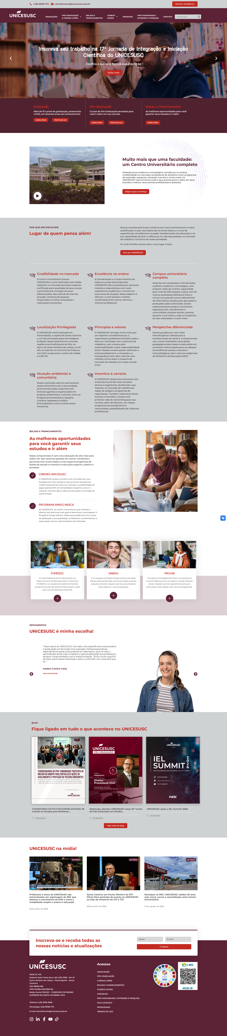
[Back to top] (220, 1018)
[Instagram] (31, 1019)
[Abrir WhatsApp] (220, 1029)
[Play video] (38, 196)
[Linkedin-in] (38, 1019)
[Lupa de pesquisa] (199, 16)
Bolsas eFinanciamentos (94, 16)
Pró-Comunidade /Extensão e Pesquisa (148, 16)
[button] (11, 58)
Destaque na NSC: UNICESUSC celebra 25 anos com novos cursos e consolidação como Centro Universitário (170, 897)
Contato (167, 17)
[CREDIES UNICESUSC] (32, 475)
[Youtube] (50, 1019)
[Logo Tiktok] (57, 1019)
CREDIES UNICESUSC (52, 474)
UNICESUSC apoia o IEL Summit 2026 (167, 809)
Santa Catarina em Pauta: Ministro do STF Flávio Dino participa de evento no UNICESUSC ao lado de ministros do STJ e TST (112, 897)
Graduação (51, 17)
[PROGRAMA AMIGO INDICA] (32, 506)
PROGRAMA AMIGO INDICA (56, 504)
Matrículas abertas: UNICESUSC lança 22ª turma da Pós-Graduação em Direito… (115, 810)
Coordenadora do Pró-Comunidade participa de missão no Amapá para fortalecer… (58, 810)
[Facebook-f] (44, 1019)
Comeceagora (111, 16)
